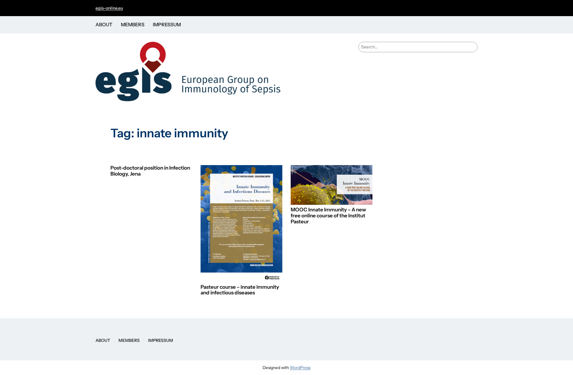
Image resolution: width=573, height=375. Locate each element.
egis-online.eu (109, 8)
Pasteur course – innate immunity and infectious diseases (240, 290)
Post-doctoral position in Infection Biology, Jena (150, 171)
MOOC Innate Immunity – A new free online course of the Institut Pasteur (328, 215)
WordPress (300, 367)
